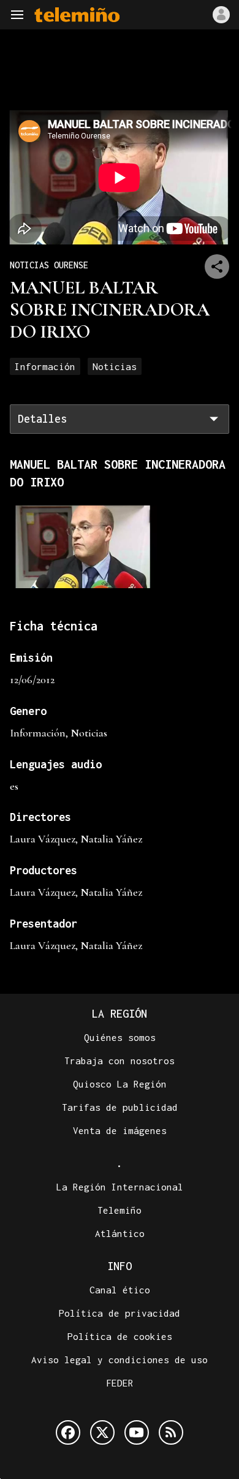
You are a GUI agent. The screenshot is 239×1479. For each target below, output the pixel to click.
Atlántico (120, 1233)
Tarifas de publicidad (120, 1107)
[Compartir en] (217, 266)
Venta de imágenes (120, 1130)
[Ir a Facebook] (68, 1432)
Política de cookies (119, 1336)
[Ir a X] (102, 1432)
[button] (17, 14)
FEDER (120, 1382)
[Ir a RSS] (171, 1432)
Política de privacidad (119, 1312)
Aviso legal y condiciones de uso (119, 1359)
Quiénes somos (120, 1037)
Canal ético (119, 1289)
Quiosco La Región (120, 1083)
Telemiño (119, 1210)
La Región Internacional (119, 1186)
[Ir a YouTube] (136, 1432)
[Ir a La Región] (77, 15)
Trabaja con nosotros (119, 1060)
